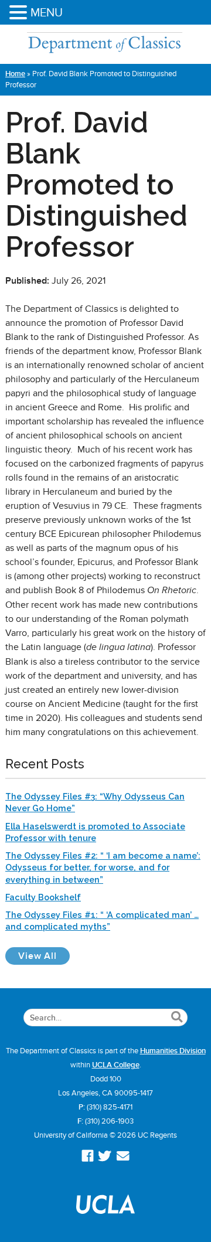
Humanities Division (173, 1051)
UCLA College (115, 1065)
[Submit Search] (176, 1017)
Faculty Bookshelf (43, 897)
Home (15, 74)
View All (44, 955)
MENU (46, 12)
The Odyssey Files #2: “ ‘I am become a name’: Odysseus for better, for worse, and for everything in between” (102, 867)
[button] (19, 13)
